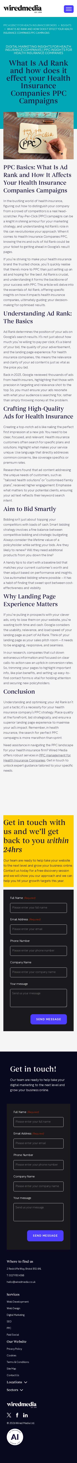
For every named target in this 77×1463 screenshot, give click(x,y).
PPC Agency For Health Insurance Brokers (30, 25)
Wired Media (23, 1423)
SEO (9, 1322)
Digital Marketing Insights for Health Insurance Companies (38, 48)
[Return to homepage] (22, 9)
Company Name (20, 962)
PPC (9, 1328)
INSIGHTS (66, 25)
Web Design (13, 1308)
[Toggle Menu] (69, 9)
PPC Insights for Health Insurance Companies (43, 51)
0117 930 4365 (16, 1275)
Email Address (25, 919)
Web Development (17, 1302)
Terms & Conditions (18, 1362)
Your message (19, 984)
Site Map (11, 1369)
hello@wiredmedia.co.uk (21, 1282)
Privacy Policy (14, 1349)
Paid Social (13, 1335)
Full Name (23, 898)
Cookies (11, 1355)
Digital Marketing (15, 1315)
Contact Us (13, 1375)
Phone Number (20, 941)
